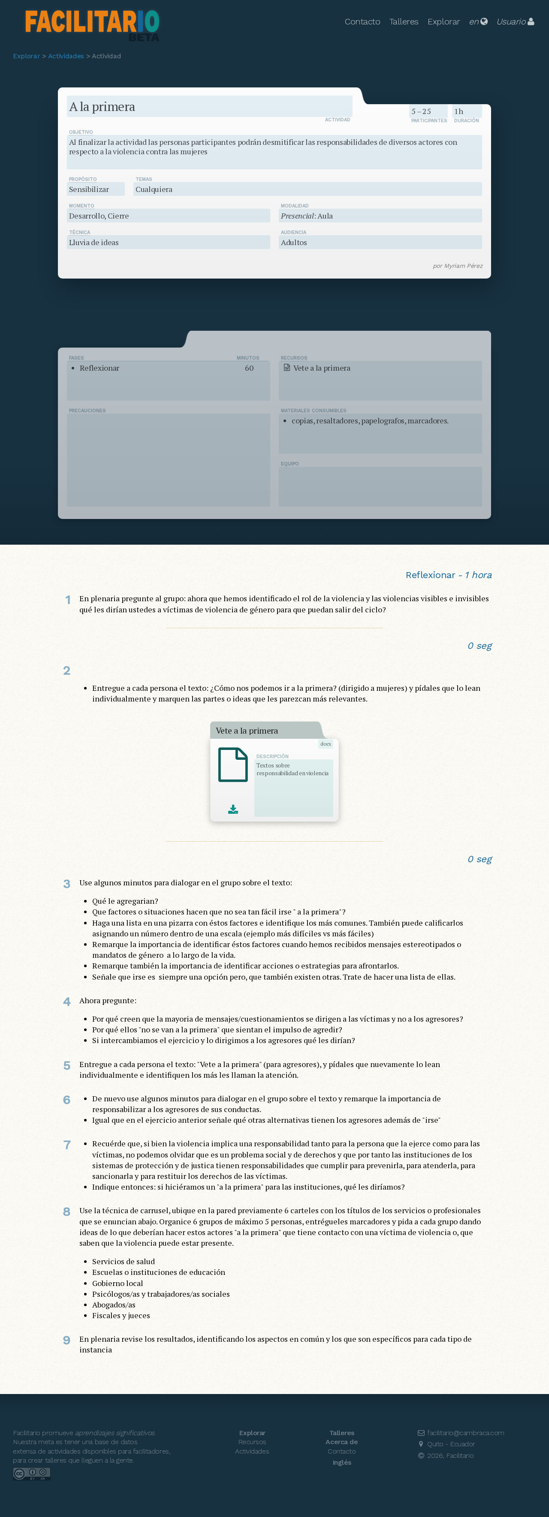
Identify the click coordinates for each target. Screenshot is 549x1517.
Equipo (290, 464)
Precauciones (87, 411)
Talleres (404, 21)
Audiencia (293, 232)
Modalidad (295, 206)
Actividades (66, 56)
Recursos (294, 358)
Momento (81, 206)
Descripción (272, 756)
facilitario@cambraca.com (464, 1433)
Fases (164, 358)
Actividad (337, 120)
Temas (144, 179)
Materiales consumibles (314, 411)
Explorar (444, 21)
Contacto (362, 21)
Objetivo (81, 132)
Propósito (83, 179)
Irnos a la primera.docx (232, 810)
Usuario (511, 21)
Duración (466, 120)
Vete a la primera (247, 730)
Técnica (79, 232)
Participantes (429, 120)
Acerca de (342, 1442)
